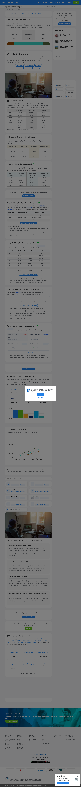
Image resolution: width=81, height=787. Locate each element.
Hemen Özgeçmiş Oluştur (63, 783)
